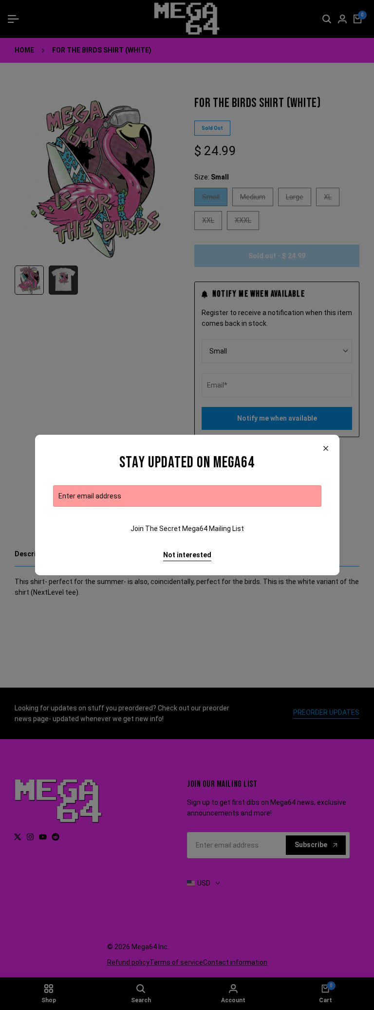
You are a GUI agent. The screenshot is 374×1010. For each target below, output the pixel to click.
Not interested (187, 555)
